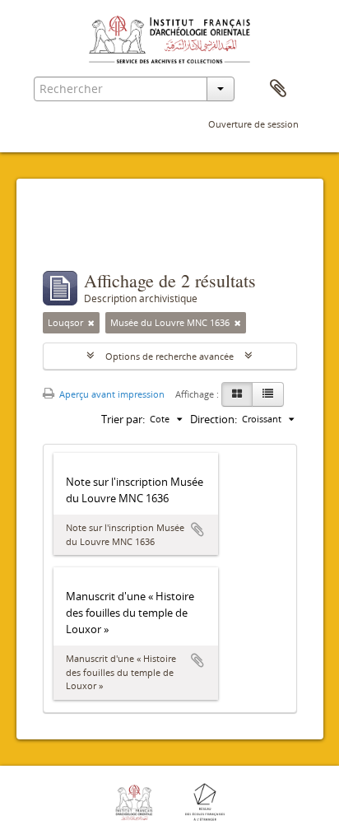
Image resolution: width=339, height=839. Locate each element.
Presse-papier (278, 89)
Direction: (213, 419)
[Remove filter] (91, 323)
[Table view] (268, 394)
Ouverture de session (253, 124)
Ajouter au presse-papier (197, 529)
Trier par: (123, 419)
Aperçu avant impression (111, 394)
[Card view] (237, 394)
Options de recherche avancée (169, 356)
